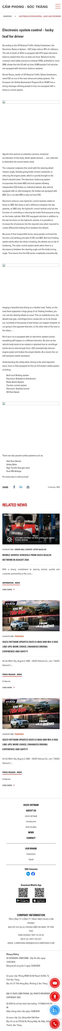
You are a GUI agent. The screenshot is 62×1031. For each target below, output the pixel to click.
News (17, 583)
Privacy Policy (12, 954)
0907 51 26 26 (37, 935)
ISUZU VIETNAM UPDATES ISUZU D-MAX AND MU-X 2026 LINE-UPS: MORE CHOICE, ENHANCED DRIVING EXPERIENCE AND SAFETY (30, 646)
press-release (8, 674)
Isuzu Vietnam (31, 805)
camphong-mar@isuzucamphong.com (34, 943)
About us (31, 810)
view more (7, 589)
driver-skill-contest (23, 549)
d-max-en (6, 681)
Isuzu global (31, 827)
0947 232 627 (35, 939)
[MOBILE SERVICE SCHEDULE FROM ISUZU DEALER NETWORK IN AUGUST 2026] (31, 529)
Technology (31, 821)
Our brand (31, 848)
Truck (31, 859)
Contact (31, 838)
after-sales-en (39, 549)
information (8, 583)
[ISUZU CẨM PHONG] (26, 6)
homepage (7, 16)
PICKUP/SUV (19, 636)
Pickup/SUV (31, 854)
